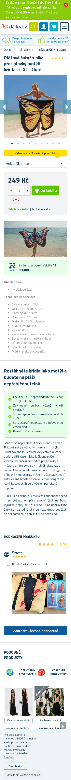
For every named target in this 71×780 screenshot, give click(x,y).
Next (68, 40)
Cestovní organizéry (58, 672)
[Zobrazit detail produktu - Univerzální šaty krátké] (50, 702)
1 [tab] (12, 142)
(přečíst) (9, 757)
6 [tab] (41, 142)
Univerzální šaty (18, 728)
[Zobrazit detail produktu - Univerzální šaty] (18, 702)
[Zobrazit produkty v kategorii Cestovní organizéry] (41, 672)
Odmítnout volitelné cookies (23, 775)
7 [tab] (47, 142)
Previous (3, 40)
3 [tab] (24, 142)
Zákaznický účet (43, 30)
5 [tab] (35, 142)
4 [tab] (30, 142)
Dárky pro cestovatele (28, 672)
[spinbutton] (19, 190)
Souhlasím (15, 766)
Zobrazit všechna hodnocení (35, 630)
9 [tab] (59, 142)
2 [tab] (18, 142)
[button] (27, 190)
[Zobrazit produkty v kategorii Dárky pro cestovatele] (10, 672)
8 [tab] (53, 142)
